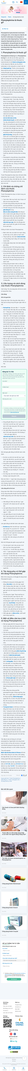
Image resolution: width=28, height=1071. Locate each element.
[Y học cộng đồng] (14, 1038)
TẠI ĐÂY (12, 766)
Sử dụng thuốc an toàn (18, 17)
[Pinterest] (26, 775)
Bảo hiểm (17, 1009)
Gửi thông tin (14, 979)
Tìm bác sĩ (5, 1010)
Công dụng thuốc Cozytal (10, 931)
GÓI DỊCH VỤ (19, 764)
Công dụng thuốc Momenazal (11, 883)
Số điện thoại (6, 387)
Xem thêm (4, 812)
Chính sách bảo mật (14, 412)
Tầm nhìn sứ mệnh (7, 1006)
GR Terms (14, 1061)
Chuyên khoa (18, 1004)
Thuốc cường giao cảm (13, 779)
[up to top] (24, 1058)
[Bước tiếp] (14, 1041)
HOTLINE (7, 764)
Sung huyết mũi (4, 778)
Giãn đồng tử (4, 779)
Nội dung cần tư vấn (7, 399)
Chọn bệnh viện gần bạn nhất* (10, 958)
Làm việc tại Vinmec (8, 1012)
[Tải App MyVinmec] (7, 1023)
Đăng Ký (14, 416)
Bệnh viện (5, 393)
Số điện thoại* (6, 953)
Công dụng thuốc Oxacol (10, 907)
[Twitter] (24, 775)
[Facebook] (22, 775)
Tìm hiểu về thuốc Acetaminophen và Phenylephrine (13, 859)
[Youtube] (11, 1034)
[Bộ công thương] (14, 1047)
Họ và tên (5, 381)
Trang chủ (3, 17)
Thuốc (9, 17)
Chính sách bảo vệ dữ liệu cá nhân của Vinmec (14, 1057)
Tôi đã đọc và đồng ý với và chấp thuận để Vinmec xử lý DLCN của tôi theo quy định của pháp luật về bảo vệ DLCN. (15, 975)
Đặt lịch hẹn (18, 1011)
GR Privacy (14, 1059)
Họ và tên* (5, 948)
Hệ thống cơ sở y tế (7, 1008)
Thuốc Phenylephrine (15, 778)
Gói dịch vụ (18, 1007)
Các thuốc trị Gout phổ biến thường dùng (13, 808)
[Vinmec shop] (19, 1021)
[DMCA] (14, 1052)
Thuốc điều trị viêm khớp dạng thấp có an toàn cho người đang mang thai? (14, 833)
